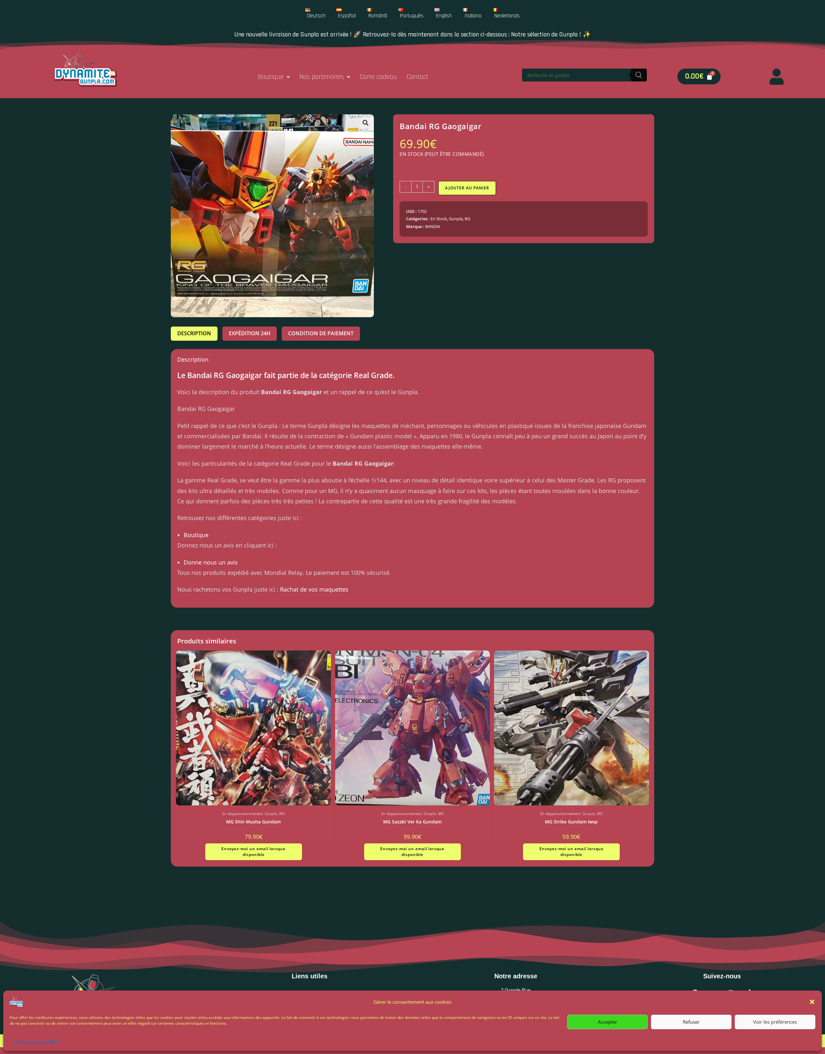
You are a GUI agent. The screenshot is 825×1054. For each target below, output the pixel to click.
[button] (812, 1002)
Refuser (691, 1022)
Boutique (271, 76)
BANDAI (432, 226)
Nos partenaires (321, 76)
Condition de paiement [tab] (321, 333)
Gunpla (456, 219)
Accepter (607, 1022)
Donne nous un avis (211, 562)
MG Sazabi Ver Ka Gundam (412, 822)
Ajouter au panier (467, 188)
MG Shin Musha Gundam (253, 822)
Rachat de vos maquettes (314, 589)
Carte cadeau (378, 76)
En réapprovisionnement (242, 813)
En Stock (439, 219)
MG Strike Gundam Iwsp (571, 822)
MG (282, 813)
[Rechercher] (639, 75)
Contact (417, 76)
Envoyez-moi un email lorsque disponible (253, 851)
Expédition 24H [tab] (249, 333)
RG (467, 219)
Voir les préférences (775, 1022)
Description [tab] (194, 333)
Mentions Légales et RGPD (36, 1041)
